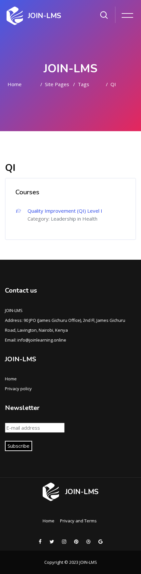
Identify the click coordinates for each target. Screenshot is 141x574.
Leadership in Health (74, 218)
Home (15, 84)
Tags (83, 84)
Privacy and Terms (78, 521)
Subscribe (19, 445)
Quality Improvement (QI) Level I (65, 210)
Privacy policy (18, 389)
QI (113, 84)
